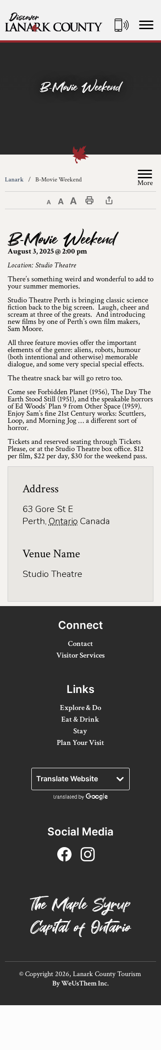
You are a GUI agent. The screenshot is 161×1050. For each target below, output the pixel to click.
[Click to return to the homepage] (53, 22)
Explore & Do (80, 708)
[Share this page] (109, 199)
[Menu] (146, 25)
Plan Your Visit (80, 743)
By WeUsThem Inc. (80, 983)
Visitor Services (80, 655)
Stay (80, 731)
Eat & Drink (80, 719)
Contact (80, 644)
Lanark (14, 180)
